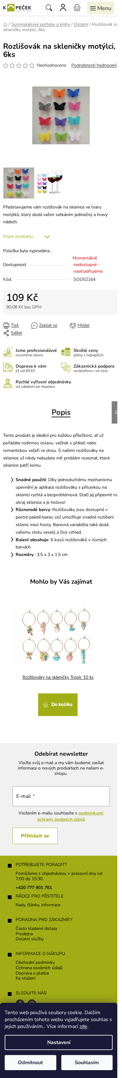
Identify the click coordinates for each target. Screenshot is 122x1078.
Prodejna (24, 934)
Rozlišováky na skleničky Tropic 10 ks (58, 677)
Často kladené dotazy (36, 928)
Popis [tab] (61, 412)
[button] (58, 704)
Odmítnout (30, 1062)
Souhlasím (87, 1062)
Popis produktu (18, 236)
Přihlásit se (35, 835)
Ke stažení (25, 978)
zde (83, 1026)
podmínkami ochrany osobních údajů (70, 816)
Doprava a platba (32, 973)
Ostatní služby (30, 939)
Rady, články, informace (38, 905)
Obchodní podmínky (35, 962)
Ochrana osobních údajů (39, 968)
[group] (58, 658)
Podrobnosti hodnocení (94, 65)
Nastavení (58, 1042)
